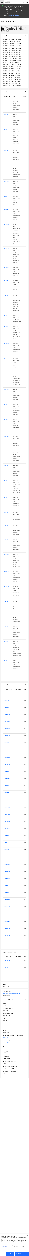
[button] (27, 1235)
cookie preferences (6, 1246)
